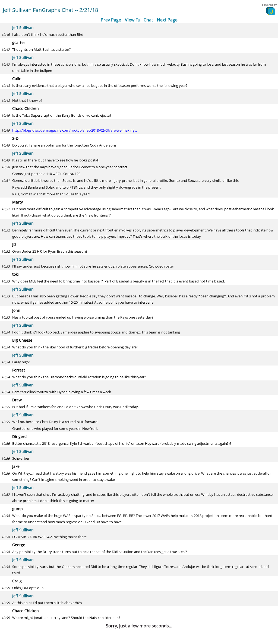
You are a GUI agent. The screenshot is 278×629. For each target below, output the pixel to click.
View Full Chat (139, 20)
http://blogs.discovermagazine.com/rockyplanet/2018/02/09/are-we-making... (74, 130)
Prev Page (111, 20)
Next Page (167, 20)
